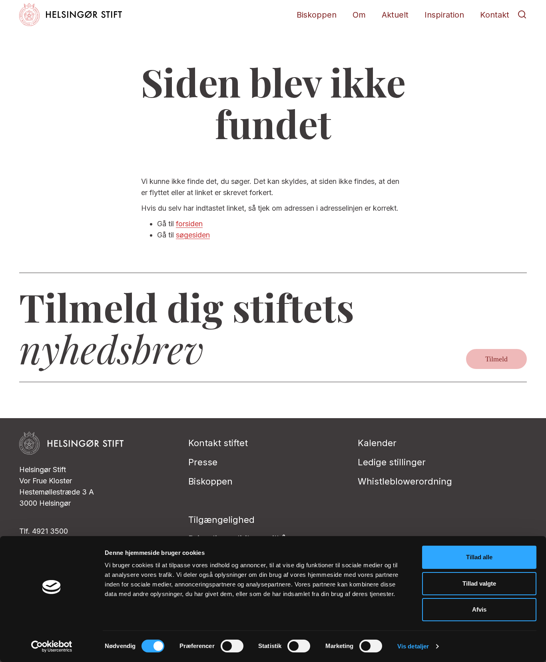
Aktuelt (395, 15)
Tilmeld (496, 359)
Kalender (377, 443)
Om (359, 15)
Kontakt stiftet (218, 443)
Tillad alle (479, 557)
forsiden (189, 223)
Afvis (479, 609)
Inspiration (444, 15)
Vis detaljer (413, 646)
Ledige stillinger (392, 462)
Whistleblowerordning (405, 481)
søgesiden (193, 235)
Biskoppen (317, 15)
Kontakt (494, 15)
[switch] (232, 646)
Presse (202, 462)
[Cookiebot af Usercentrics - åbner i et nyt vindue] (52, 646)
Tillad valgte (479, 583)
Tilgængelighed (221, 519)
